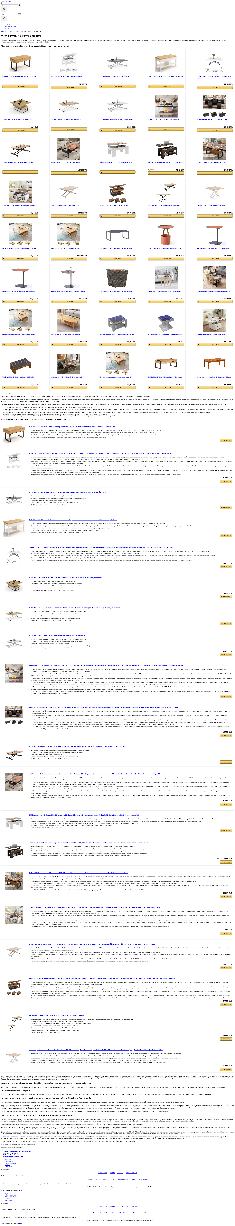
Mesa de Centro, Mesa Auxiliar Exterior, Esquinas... (18, 291)
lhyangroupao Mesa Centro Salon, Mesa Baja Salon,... (68, 291)
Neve (2, 1190)
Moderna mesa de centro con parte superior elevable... (19, 248)
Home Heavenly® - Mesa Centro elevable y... (65, 205)
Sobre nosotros (9, 1166)
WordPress (19, 1190)
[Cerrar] (4, 9)
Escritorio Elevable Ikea (11, 1153)
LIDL (133, 1179)
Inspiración (8, 25)
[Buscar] (1, 3)
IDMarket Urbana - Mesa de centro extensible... (66, 119)
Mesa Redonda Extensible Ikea (14, 1155)
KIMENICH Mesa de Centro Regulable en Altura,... (67, 76)
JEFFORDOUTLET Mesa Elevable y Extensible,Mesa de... (214, 77)
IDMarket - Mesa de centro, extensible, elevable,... (115, 76)
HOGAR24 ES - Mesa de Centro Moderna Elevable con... (166, 76)
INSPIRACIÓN (102, 1173)
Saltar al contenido (6, 1)
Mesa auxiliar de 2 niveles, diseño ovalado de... (65, 334)
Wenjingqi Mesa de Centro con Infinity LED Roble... (18, 377)
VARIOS (120, 1173)
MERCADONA (143, 1179)
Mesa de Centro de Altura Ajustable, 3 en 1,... (114, 205)
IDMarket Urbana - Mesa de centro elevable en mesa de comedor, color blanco (57, 635)
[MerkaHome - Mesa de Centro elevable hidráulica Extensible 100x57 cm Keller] (166, 192)
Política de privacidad (11, 1161)
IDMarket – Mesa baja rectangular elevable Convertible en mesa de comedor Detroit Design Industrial (65, 577)
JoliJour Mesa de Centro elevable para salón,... (65, 162)
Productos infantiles (10, 26)
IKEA (113, 1179)
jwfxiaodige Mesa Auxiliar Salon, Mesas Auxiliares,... (213, 248)
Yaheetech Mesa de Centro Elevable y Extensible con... (165, 162)
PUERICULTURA (131, 1173)
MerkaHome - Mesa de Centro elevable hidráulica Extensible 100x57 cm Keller (57, 1015)
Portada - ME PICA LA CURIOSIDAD (10, 31)
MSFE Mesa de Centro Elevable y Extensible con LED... (165, 119)
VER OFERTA (21, 86)
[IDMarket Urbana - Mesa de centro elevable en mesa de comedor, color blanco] (117, 106)
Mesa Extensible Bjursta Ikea (13, 1156)
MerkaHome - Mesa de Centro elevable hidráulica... (164, 205)
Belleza (7, 28)
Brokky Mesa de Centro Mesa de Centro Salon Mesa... (165, 377)
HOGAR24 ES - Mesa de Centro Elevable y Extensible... (19, 76)
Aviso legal (8, 1159)
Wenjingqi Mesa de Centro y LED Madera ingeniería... (117, 334)
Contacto (7, 1165)
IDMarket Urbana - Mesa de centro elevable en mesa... (116, 119)
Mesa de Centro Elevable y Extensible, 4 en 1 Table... (213, 119)
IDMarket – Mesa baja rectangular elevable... (16, 119)
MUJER (112, 1173)
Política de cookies (10, 1163)
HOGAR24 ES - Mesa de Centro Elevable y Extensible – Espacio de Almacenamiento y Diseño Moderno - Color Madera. (72, 427)
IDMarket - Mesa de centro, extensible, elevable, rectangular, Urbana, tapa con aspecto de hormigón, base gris (68, 492)
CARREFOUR (92, 1179)
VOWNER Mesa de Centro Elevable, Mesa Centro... (18, 205)
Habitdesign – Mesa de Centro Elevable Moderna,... (116, 162)
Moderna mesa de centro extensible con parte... (211, 334)
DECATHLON (104, 1179)
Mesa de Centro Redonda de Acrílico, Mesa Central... (213, 291)
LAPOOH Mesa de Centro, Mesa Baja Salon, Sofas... (116, 248)
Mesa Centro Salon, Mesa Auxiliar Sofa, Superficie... (164, 248)
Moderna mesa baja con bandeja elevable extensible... (67, 377)
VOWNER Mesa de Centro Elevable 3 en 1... (211, 162)
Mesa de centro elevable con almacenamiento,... (65, 248)
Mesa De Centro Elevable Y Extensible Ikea (17, 1151)
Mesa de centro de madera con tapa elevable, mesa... (18, 334)
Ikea (21, 31)
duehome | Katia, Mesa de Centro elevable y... (211, 205)
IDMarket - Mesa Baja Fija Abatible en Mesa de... (17, 162)
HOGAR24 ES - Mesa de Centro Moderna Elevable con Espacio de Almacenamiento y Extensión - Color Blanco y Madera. (73, 520)
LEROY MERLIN (123, 1179)
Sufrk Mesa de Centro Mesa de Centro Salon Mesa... (164, 291)
